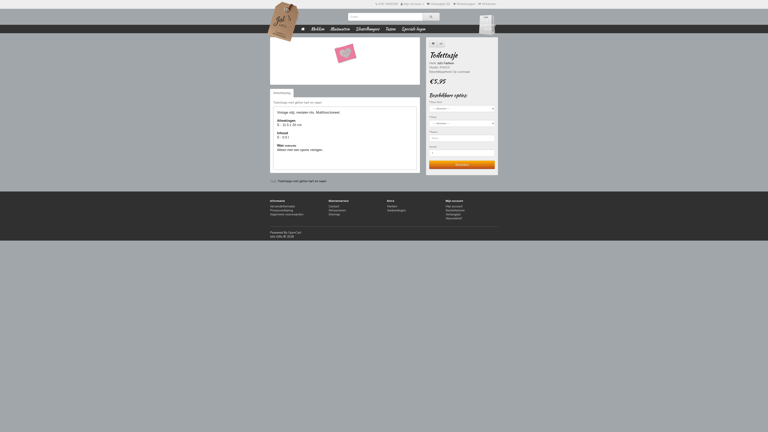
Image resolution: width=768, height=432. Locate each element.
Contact (334, 206)
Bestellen (462, 165)
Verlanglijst (453, 214)
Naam (434, 132)
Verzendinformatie (282, 206)
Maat (433, 117)
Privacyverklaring (281, 210)
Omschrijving (281, 93)
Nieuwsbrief (454, 218)
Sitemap (334, 214)
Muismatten (340, 29)
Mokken (317, 29)
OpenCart (294, 233)
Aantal (433, 146)
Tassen (390, 29)
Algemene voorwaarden (286, 214)
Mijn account (454, 206)
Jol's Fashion (445, 63)
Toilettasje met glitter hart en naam (302, 181)
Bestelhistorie (455, 210)
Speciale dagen (413, 29)
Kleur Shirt (436, 102)
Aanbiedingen (396, 210)
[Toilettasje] (345, 61)
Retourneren (337, 210)
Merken (392, 206)
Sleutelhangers (367, 29)
